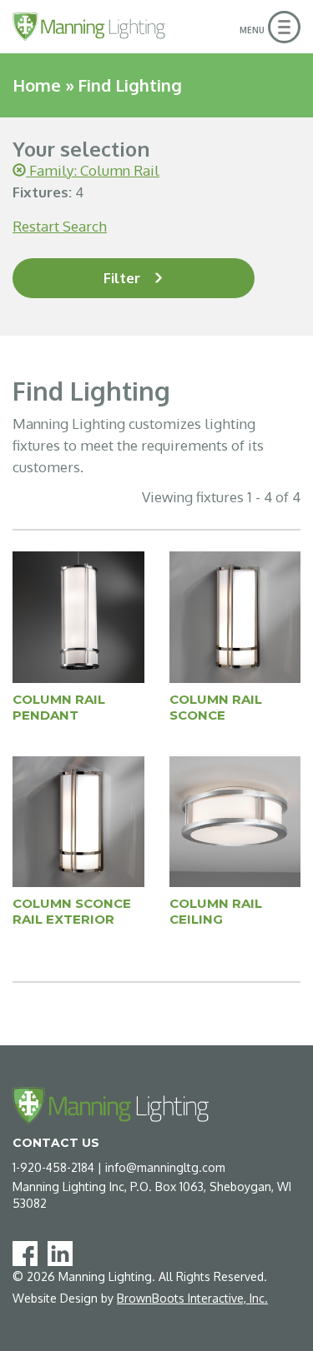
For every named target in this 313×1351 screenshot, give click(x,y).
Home (37, 85)
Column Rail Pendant (59, 707)
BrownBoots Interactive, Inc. (192, 1298)
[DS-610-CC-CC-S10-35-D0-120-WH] (235, 616)
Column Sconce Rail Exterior (72, 911)
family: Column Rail (92, 170)
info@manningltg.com (165, 1167)
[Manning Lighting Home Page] (89, 26)
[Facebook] (28, 1252)
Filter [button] (121, 278)
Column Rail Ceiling (215, 911)
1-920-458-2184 (53, 1167)
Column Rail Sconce (215, 707)
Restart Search (60, 226)
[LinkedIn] (63, 1252)
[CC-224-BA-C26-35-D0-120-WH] (235, 821)
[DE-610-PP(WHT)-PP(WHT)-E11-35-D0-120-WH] (78, 821)
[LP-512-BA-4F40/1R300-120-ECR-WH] (78, 616)
